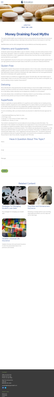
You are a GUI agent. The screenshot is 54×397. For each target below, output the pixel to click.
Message (3, 158)
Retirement (4, 394)
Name (2, 141)
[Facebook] (3, 388)
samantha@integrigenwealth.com (9, 385)
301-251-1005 (8, 374)
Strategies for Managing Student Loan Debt (11, 207)
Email (2, 150)
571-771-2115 (8, 376)
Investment (4, 395)
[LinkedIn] (5, 388)
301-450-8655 (9, 377)
